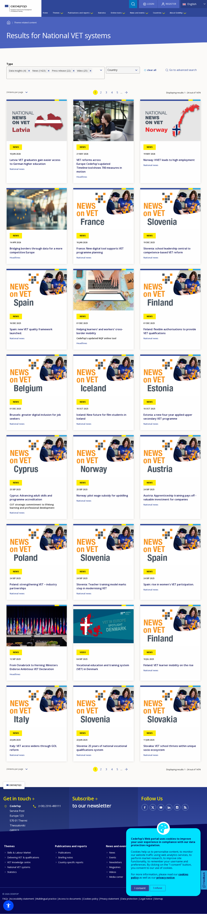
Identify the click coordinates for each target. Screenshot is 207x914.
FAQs (5, 898)
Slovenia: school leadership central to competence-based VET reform (167, 250)
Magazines (114, 867)
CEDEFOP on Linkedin (169, 807)
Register (171, 3)
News (112, 852)
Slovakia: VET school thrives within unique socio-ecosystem (169, 748)
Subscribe (83, 798)
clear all (151, 70)
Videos (112, 872)
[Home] (18, 8)
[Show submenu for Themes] (62, 13)
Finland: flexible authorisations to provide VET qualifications (169, 331)
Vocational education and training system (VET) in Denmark (102, 667)
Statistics (12, 872)
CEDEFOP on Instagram (177, 807)
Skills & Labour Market (19, 852)
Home (8, 22)
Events (112, 857)
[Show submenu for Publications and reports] (91, 13)
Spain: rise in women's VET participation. (168, 584)
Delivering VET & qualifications (23, 857)
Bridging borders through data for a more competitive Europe (36, 250)
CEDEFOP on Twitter (153, 807)
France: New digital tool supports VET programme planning (100, 250)
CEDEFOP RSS (185, 807)
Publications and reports (71, 846)
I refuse (157, 888)
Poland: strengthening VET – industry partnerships (33, 586)
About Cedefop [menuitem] (176, 13)
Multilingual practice (46, 898)
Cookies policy (90, 898)
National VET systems (18, 867)
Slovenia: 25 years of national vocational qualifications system (101, 748)
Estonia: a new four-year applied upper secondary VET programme (167, 416)
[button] (8, 905)
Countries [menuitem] (157, 13)
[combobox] (53, 76)
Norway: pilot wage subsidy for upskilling (102, 495)
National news (17, 169)
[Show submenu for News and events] (147, 13)
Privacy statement (109, 898)
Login (150, 3)
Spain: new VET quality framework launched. (31, 331)
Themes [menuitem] (56, 13)
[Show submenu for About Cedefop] (185, 13)
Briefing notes (65, 857)
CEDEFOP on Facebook (145, 807)
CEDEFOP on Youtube (161, 807)
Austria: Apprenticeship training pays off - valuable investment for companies (169, 497)
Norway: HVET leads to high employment (169, 160)
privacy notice (165, 877)
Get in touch (17, 798)
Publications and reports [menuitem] (79, 13)
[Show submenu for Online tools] (123, 13)
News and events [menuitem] (137, 13)
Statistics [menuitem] (102, 13)
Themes (9, 846)
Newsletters (115, 862)
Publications (64, 852)
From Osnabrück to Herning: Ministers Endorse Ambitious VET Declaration (34, 667)
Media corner (116, 876)
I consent (140, 888)
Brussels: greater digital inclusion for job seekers (35, 416)
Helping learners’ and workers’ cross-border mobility (99, 331)
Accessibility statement (22, 898)
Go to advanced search (183, 70)
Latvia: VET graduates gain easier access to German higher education (35, 162)
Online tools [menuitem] (116, 13)
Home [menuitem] (45, 13)
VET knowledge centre (19, 862)
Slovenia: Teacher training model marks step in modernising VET (101, 586)
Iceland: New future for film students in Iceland (101, 416)
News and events (117, 846)
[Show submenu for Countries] (163, 13)
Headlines (81, 176)
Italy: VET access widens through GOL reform (33, 748)
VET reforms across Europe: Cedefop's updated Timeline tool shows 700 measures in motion (99, 165)
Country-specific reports (70, 862)
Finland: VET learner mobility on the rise (168, 665)
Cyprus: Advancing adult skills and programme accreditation (31, 497)
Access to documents (70, 898)
